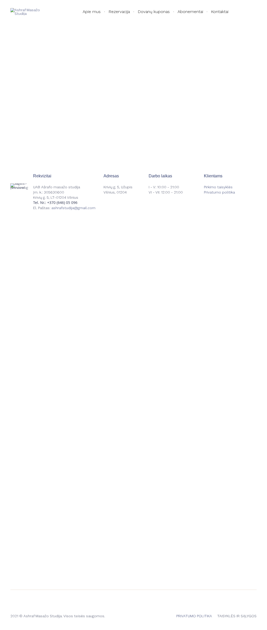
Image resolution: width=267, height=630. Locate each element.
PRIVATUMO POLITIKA (194, 616)
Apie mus (92, 11)
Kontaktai (219, 11)
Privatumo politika (219, 192)
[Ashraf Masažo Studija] (28, 11)
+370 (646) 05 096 (62, 202)
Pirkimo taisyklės (218, 187)
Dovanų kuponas (154, 11)
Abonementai (190, 11)
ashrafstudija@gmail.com (73, 208)
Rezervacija (119, 11)
